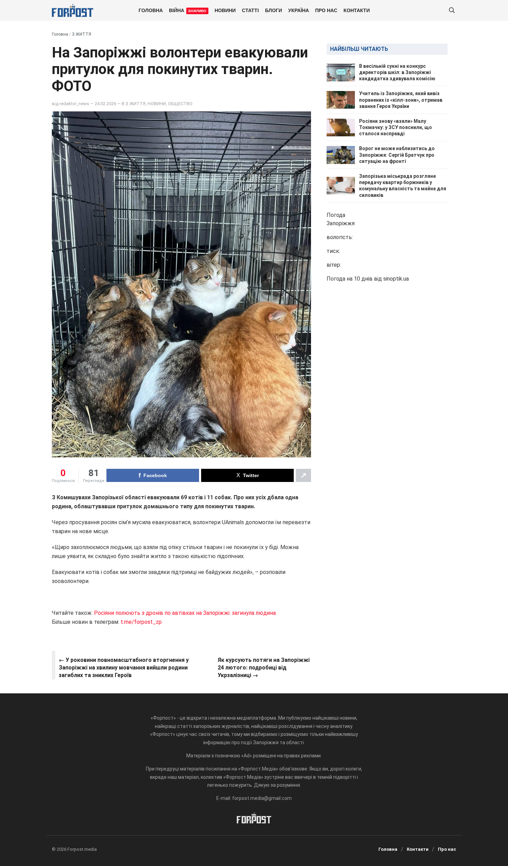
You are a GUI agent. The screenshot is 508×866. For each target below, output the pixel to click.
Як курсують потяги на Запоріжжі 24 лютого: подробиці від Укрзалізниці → (264, 668)
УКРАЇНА (298, 10)
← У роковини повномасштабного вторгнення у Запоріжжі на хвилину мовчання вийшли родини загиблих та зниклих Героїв (124, 668)
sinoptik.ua (396, 278)
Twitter (251, 475)
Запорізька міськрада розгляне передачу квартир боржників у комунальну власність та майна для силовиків (402, 185)
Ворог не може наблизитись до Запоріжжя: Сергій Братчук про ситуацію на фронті (397, 155)
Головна (151, 10)
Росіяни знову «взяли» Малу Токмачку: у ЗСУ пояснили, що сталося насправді (395, 127)
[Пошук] (451, 11)
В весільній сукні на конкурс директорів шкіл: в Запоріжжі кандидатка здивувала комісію (397, 72)
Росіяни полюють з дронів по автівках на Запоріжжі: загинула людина (185, 613)
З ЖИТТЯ (81, 34)
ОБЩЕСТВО (180, 103)
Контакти (357, 10)
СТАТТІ (250, 10)
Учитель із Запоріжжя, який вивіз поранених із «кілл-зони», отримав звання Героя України (400, 100)
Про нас (326, 10)
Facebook (155, 475)
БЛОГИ (273, 10)
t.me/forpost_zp (141, 622)
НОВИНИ (225, 10)
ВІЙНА (187, 10)
